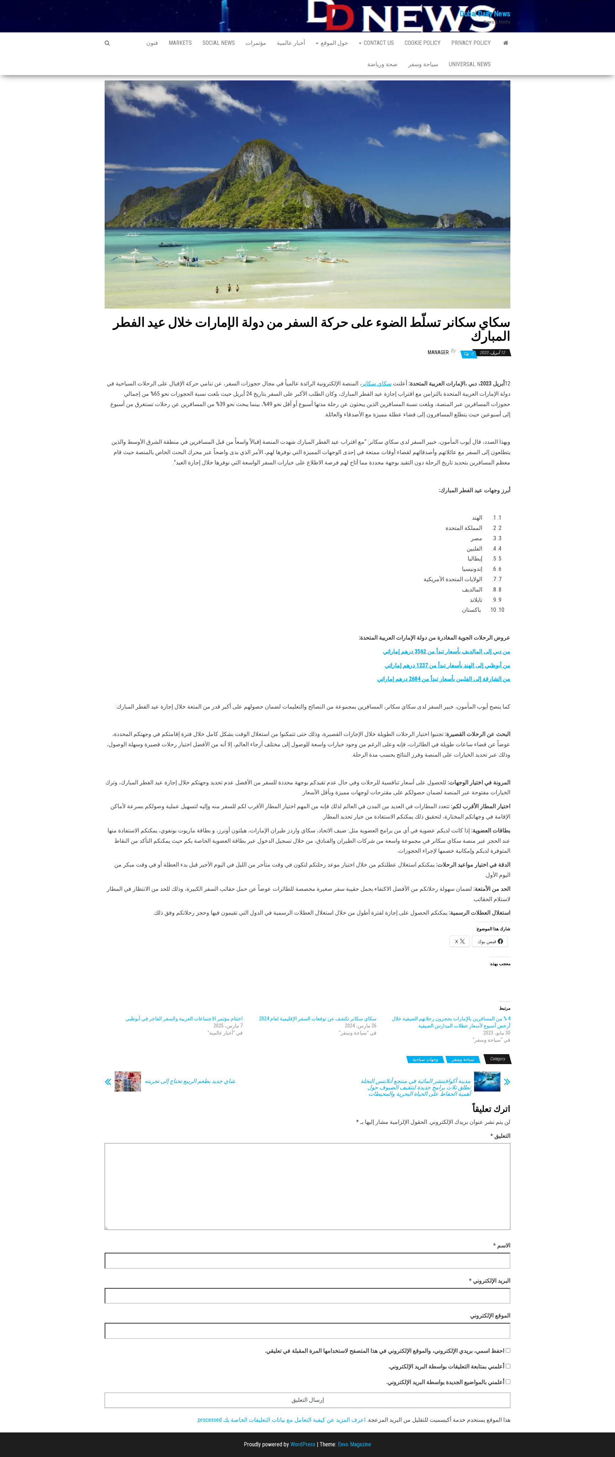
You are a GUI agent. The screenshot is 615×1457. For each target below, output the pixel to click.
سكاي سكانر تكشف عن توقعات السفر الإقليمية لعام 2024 (318, 1018)
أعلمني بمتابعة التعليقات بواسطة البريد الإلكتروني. (446, 1366)
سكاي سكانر (376, 383)
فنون (152, 43)
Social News (219, 43)
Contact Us (378, 43)
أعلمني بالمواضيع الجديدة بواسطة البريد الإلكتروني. (445, 1382)
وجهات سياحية (425, 1059)
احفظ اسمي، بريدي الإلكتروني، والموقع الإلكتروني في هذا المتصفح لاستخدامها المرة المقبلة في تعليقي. (384, 1350)
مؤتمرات (256, 43)
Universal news (470, 64)
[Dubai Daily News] (506, 43)
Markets (180, 43)
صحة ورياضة (382, 64)
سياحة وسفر (423, 64)
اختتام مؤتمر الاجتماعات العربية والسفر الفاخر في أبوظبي (184, 1018)
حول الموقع (333, 43)
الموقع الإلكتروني (490, 1315)
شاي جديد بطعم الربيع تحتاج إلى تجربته (189, 1081)
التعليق (500, 1135)
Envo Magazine (354, 1444)
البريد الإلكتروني (489, 1280)
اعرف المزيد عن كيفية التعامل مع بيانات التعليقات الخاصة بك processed (282, 1419)
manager (438, 352)
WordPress (302, 1444)
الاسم (501, 1245)
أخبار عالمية (291, 43)
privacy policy (471, 43)
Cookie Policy (423, 43)
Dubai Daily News (485, 13)
